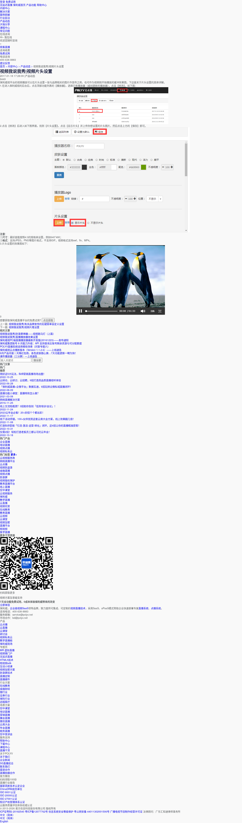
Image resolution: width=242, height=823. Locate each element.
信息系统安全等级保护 (61, 811)
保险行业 (5, 698)
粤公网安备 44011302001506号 (91, 811)
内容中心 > (14, 66)
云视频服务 (6, 493)
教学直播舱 (6, 640)
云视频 (3, 516)
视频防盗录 (6, 467)
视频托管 (5, 506)
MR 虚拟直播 (7, 650)
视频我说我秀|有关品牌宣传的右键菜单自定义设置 (36, 324)
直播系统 (143, 608)
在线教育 (5, 509)
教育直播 (5, 512)
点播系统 (156, 608)
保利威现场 (6, 643)
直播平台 (5, 525)
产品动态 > (27, 66)
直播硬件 (5, 679)
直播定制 (5, 676)
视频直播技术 (78, 608)
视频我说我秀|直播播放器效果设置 (19, 337)
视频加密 (5, 522)
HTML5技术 (6, 660)
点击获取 (48, 320)
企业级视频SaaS (19, 608)
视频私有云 (6, 637)
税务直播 (5, 731)
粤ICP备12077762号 (36, 811)
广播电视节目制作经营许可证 (126, 811)
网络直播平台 (7, 461)
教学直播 (5, 499)
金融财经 (5, 689)
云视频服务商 (7, 458)
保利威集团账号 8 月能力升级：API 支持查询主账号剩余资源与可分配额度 (41, 343)
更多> (14, 454)
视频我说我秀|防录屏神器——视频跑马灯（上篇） (27, 333)
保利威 (3, 496)
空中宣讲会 (6, 734)
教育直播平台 (7, 483)
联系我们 (5, 766)
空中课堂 (5, 490)
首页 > (3, 66)
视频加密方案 (7, 669)
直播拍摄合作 (7, 773)
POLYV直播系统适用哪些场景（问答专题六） (25, 346)
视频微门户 (6, 653)
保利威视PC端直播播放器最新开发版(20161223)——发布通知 (34, 340)
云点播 (3, 464)
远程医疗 (5, 702)
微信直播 (5, 721)
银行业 (3, 692)
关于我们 (5, 756)
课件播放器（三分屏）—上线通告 (18, 356)
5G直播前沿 (6, 763)
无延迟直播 (6, 5)
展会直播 (5, 718)
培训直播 (5, 711)
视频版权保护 (7, 480)
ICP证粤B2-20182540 (12, 811)
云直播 (3, 503)
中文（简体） (7, 818)
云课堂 (3, 519)
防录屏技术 (6, 672)
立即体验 (5, 605)
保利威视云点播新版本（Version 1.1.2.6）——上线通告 (30, 350)
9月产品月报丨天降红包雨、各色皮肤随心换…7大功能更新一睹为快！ (38, 353)
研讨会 (3, 634)
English (4, 821)
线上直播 (5, 486)
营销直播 (5, 714)
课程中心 (5, 747)
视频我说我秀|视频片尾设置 (24, 327)
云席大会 (5, 724)
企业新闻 (5, 760)
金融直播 (5, 470)
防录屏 (3, 477)
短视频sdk (5, 663)
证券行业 (5, 695)
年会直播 (5, 727)
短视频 (3, 529)
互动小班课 (6, 666)
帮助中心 (42, 5)
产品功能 (31, 5)
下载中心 (5, 743)
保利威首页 (19, 5)
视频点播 (5, 474)
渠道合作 (5, 769)
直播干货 (5, 750)
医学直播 (5, 532)
